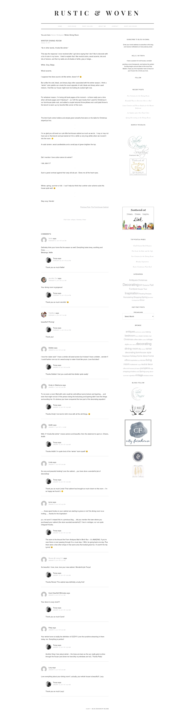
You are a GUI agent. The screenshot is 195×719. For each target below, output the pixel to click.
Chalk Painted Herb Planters (142, 246)
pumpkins (145, 368)
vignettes (132, 375)
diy (140, 348)
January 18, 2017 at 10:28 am (62, 444)
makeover (133, 364)
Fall (152, 285)
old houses (130, 368)
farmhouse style (143, 352)
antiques (130, 331)
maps (139, 364)
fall (147, 348)
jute (139, 360)
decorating (143, 343)
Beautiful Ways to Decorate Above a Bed (138, 101)
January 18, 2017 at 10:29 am (62, 407)
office (125, 368)
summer (126, 375)
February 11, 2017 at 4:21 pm (62, 330)
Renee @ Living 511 (56, 558)
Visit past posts (138, 312)
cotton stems (132, 344)
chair (150, 336)
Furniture (133, 288)
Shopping (137, 297)
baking (148, 332)
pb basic (137, 368)
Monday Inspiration (142, 262)
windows (146, 375)
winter (151, 375)
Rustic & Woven (97, 13)
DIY (141, 285)
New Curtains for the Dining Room (138, 96)
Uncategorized (135, 300)
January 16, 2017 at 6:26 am (57, 670)
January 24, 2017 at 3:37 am (57, 350)
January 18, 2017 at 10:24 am (62, 684)
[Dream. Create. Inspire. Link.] (138, 229)
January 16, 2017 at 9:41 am (57, 595)
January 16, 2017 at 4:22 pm (57, 504)
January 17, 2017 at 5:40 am (57, 464)
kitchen (142, 360)
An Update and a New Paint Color (138, 113)
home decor (142, 355)
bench (137, 336)
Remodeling (128, 297)
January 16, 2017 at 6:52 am (57, 630)
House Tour (142, 289)
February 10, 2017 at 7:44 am (57, 315)
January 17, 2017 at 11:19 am (57, 427)
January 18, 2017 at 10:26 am (62, 575)
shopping (126, 371)
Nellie (50, 238)
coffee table (137, 339)
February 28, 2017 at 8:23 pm (62, 260)
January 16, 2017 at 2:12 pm (57, 560)
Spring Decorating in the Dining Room (138, 118)
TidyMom (52, 313)
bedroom (130, 335)
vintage (139, 375)
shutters (133, 371)
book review (143, 336)
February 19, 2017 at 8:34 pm (62, 295)
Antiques (73, 219)
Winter (84, 219)
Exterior (146, 285)
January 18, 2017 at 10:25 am (62, 610)
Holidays (133, 356)
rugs (151, 368)
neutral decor (147, 364)
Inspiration (132, 293)
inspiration (134, 360)
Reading (142, 293)
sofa (137, 371)
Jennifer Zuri (53, 278)
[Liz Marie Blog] (138, 418)
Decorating (131, 284)
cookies (144, 339)
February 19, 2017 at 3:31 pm (57, 280)
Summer (150, 297)
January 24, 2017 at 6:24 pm (61, 367)
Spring (144, 297)
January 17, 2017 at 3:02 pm (57, 387)
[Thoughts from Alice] (138, 175)
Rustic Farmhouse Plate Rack (142, 267)
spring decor (149, 371)
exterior (143, 349)
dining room (131, 348)
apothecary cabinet (140, 332)
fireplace (125, 356)
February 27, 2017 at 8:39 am (57, 240)
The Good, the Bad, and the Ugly (142, 251)
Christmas (79, 219)
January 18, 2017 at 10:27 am (62, 533)
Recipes (148, 293)
